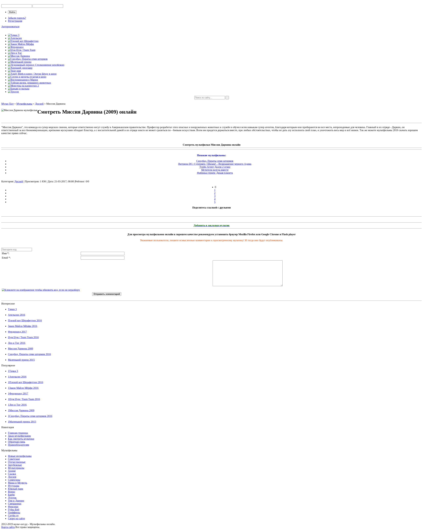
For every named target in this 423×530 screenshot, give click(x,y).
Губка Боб (13, 509)
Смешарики (14, 503)
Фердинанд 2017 (17, 331)
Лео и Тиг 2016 (16, 343)
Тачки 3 (12, 309)
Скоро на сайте (16, 518)
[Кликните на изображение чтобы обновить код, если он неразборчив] (41, 289)
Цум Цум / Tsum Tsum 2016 (23, 337)
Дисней (18, 181)
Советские (14, 459)
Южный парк (15, 488)
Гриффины (14, 512)
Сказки (12, 473)
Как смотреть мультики (21, 438)
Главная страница (18, 432)
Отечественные (16, 462)
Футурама (13, 485)
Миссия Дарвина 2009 (20, 348)
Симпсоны (14, 479)
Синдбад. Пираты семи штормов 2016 (29, 354)
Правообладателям (18, 444)
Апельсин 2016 (16, 314)
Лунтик (12, 497)
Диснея (12, 476)
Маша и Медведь (17, 482)
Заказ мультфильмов (19, 435)
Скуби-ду (13, 515)
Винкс (11, 491)
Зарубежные (15, 465)
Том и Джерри (16, 500)
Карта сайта (8, 527)
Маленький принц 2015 (21, 359)
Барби (11, 494)
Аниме (12, 470)
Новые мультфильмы (20, 456)
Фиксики (13, 506)
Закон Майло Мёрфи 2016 (22, 326)
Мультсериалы (16, 468)
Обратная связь (16, 441)
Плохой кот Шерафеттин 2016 (25, 320)
